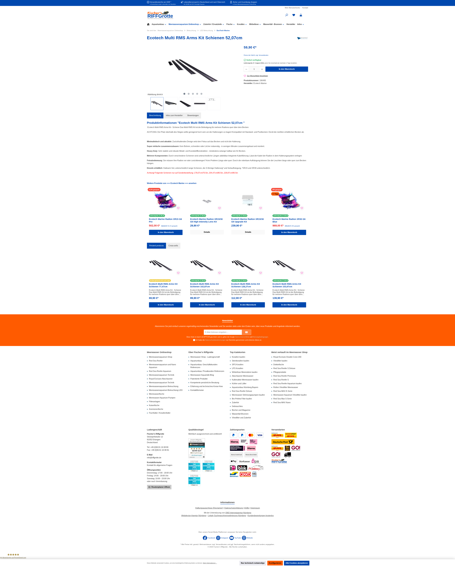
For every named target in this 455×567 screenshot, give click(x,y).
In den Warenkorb (287, 69)
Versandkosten (221, 544)
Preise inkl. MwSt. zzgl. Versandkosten (256, 55)
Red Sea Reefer (156, 361)
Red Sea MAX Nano (282, 402)
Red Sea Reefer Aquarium (160, 371)
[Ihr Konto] (301, 15)
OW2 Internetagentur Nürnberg (238, 513)
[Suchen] (287, 15)
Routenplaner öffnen (160, 487)
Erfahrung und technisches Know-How (206, 386)
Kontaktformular (197, 390)
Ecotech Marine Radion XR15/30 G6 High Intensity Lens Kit (206, 220)
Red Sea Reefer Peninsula (284, 376)
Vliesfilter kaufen (280, 361)
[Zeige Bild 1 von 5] (184, 94)
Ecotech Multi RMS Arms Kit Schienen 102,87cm (204, 285)
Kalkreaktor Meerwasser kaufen (245, 380)
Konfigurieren (275, 563)
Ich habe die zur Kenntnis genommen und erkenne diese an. (229, 340)
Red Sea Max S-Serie (282, 399)
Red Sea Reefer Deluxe (242, 391)
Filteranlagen (154, 402)
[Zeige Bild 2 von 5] (189, 94)
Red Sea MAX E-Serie (282, 391)
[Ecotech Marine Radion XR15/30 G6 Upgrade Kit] (248, 200)
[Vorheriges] (148, 70)
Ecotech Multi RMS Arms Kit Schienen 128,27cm (245, 285)
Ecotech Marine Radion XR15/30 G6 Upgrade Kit (247, 220)
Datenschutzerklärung (233, 508)
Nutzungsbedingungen (260, 337)
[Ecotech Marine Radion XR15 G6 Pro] (166, 200)
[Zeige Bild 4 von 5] (197, 94)
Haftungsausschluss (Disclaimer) (209, 508)
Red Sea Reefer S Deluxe (284, 368)
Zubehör (235, 402)
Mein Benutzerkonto (292, 8)
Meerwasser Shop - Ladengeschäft (205, 357)
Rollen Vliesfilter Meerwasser (285, 387)
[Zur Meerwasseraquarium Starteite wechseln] (173, 15)
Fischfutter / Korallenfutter (159, 413)
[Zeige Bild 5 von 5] (201, 94)
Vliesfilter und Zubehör (241, 418)
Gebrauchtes (237, 406)
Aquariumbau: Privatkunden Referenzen (207, 371)
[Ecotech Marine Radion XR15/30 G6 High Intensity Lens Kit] (207, 200)
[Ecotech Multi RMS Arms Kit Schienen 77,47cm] (166, 265)
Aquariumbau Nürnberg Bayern (245, 387)
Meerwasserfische (156, 394)
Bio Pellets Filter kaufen (242, 399)
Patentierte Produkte (199, 379)
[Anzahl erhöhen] (262, 69)
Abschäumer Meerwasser (242, 376)
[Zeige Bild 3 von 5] (193, 94)
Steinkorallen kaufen (240, 361)
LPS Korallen (237, 368)
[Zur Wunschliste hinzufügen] (178, 208)
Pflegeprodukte (279, 372)
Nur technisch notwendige (253, 563)
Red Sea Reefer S (281, 380)
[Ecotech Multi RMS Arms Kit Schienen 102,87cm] (207, 265)
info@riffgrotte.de (154, 458)
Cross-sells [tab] (173, 246)
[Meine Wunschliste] (294, 15)
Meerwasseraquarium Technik (161, 375)
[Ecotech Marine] (302, 38)
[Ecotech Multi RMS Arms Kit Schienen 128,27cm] (248, 265)
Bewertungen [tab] (193, 115)
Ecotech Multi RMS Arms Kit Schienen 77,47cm (163, 285)
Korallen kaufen (238, 357)
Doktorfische (278, 365)
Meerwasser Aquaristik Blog (202, 375)
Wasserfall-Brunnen (240, 414)
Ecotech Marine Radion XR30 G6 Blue (289, 220)
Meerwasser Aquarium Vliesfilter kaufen (290, 395)
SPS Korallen (237, 365)
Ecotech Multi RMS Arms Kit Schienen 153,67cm (287, 285)
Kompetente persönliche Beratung (204, 383)
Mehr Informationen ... (210, 563)
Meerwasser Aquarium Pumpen (162, 398)
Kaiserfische (154, 405)
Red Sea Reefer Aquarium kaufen (287, 384)
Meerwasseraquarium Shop (160, 357)
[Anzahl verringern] (246, 69)
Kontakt (305, 8)
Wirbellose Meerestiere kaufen (244, 372)
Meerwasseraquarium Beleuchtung (163, 386)
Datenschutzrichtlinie (242, 337)
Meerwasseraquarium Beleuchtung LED (166, 390)
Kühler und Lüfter (239, 384)
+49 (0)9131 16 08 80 (159, 447)
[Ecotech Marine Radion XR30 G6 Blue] (289, 200)
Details (207, 232)
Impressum (255, 508)
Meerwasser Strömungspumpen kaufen (248, 395)
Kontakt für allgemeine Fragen (159, 465)
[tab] (155, 115)
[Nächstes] (237, 70)
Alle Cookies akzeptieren (297, 563)
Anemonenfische (156, 409)
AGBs (246, 508)
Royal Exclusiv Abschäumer (161, 379)
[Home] (149, 24)
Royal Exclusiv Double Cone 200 (287, 357)
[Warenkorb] (306, 14)
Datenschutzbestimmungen (215, 340)
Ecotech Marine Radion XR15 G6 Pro (165, 220)
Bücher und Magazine (241, 410)
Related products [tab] (156, 246)
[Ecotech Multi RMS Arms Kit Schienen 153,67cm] (289, 265)
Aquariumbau (196, 361)
